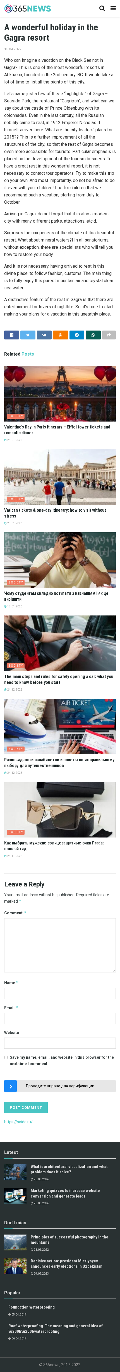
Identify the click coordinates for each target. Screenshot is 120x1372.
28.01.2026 (14, 440)
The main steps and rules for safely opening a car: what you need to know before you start (58, 679)
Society (16, 416)
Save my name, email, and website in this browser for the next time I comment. (62, 1060)
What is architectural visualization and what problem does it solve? (69, 1169)
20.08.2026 (41, 1203)
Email (11, 1007)
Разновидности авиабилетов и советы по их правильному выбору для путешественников (59, 762)
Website (11, 1032)
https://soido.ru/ (18, 1122)
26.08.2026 (41, 1179)
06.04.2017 (19, 1338)
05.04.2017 (19, 1314)
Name (11, 982)
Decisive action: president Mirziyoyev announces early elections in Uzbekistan (66, 1263)
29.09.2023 (41, 1273)
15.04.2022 (12, 49)
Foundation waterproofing (31, 1307)
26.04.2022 (41, 1249)
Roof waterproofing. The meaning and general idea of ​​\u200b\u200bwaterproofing (56, 1328)
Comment (15, 912)
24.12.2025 (14, 689)
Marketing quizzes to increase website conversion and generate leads (65, 1193)
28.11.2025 (14, 856)
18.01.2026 (14, 606)
